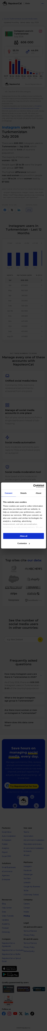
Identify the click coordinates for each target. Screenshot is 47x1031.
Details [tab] (23, 493)
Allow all (23, 536)
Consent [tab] (8, 493)
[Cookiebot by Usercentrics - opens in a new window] (33, 486)
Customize (22, 543)
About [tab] (38, 493)
